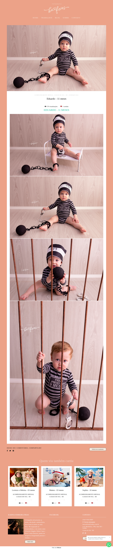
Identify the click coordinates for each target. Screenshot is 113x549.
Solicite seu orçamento (98, 449)
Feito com (56, 547)
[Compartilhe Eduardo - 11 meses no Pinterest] (13, 451)
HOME (35, 18)
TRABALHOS (46, 18)
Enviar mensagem (89, 522)
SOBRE (66, 18)
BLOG (57, 18)
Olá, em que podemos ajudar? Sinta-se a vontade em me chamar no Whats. (97, 538)
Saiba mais (30, 541)
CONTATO (76, 18)
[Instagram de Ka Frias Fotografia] (85, 533)
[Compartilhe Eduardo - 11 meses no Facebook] (7, 451)
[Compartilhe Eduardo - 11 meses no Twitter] (10, 451)
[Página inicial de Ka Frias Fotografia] (56, 7)
